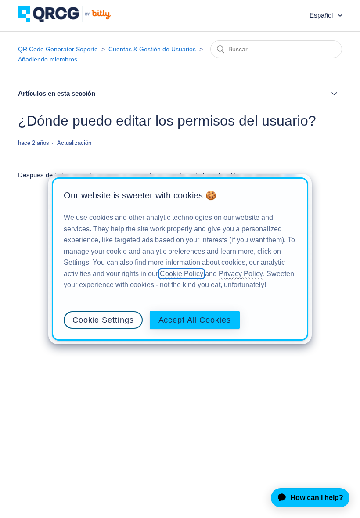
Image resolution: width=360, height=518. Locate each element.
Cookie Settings (103, 320)
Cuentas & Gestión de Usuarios (152, 49)
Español (322, 15)
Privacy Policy (241, 273)
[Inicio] (71, 20)
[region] (180, 259)
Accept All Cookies (194, 320)
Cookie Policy (181, 273)
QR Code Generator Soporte (58, 49)
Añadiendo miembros (47, 59)
